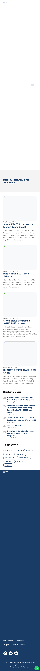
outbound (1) (21, 461)
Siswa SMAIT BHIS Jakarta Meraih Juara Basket (18, 225)
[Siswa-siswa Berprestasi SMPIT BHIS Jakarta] (20, 304)
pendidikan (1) (9, 458)
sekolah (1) (8, 454)
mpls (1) (28, 450)
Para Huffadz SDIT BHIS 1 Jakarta (17, 275)
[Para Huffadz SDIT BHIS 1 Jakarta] (20, 257)
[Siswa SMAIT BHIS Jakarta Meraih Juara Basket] (20, 208)
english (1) (8, 465)
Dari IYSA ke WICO (14, 426)
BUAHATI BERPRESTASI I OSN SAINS (19, 371)
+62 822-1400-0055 (18, 640)
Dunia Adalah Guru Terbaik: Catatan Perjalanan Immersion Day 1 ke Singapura (20, 433)
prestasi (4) (8, 450)
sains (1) (19, 450)
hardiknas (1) (20, 454)
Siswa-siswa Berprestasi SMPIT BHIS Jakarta (16, 322)
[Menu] (32, 85)
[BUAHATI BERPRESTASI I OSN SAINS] (20, 353)
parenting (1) (9, 461)
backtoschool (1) (23, 458)
